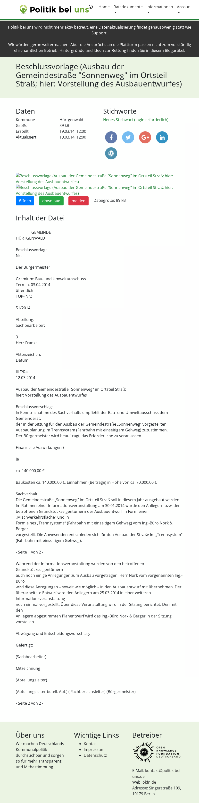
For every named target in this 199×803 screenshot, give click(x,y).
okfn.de (149, 782)
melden (78, 200)
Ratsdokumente (128, 6)
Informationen (160, 6)
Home (104, 6)
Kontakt (91, 743)
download (51, 200)
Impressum (94, 749)
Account (184, 6)
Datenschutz (95, 755)
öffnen (25, 200)
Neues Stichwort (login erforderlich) (135, 119)
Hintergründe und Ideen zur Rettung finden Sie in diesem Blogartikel (121, 50)
